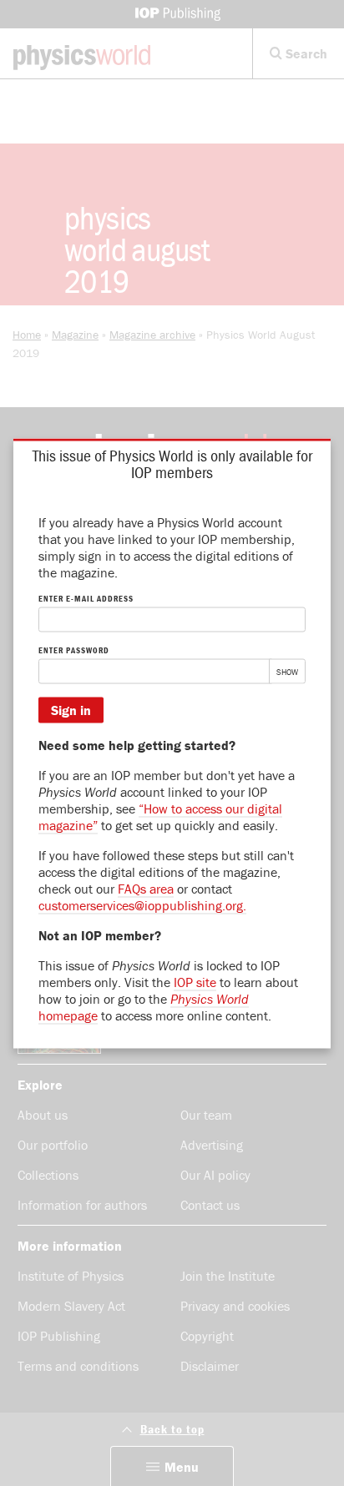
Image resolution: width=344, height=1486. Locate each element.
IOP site (195, 981)
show (287, 674)
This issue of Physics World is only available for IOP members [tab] (172, 462)
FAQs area (146, 887)
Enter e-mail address (86, 598)
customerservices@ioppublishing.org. (142, 904)
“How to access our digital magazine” (160, 816)
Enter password (73, 650)
